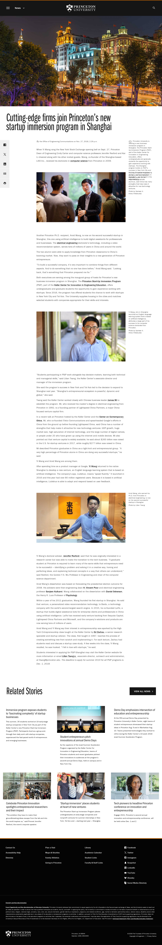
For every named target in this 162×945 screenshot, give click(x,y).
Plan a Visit (50, 847)
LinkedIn (131, 867)
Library (88, 847)
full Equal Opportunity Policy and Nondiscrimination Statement (133, 919)
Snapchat (131, 862)
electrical (67, 242)
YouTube (131, 873)
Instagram (131, 857)
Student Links (91, 857)
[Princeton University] (18, 935)
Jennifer (71, 555)
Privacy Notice (151, 936)
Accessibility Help (13, 852)
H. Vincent (90, 587)
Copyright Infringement (137, 936)
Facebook (131, 847)
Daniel (114, 591)
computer (79, 160)
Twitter (130, 852)
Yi (93, 466)
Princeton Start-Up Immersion (101, 281)
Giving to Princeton (53, 862)
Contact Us (10, 847)
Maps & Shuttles (52, 852)
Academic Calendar (93, 852)
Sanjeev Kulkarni (54, 591)
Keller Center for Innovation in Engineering (80, 285)
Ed (99, 632)
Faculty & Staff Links (94, 862)
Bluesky (130, 878)
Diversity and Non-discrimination (16, 903)
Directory (9, 857)
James (112, 400)
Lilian (68, 656)
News (18, 7)
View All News (142, 691)
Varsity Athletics (52, 857)
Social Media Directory (137, 883)
